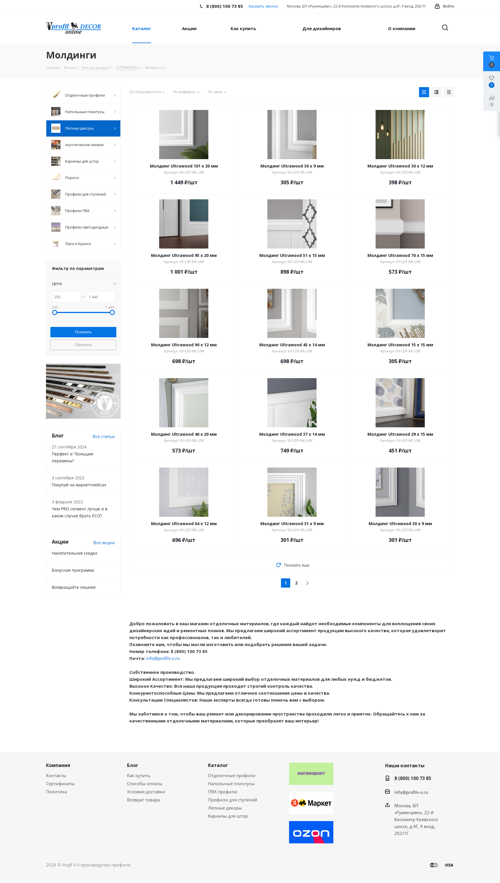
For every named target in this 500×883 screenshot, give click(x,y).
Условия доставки (146, 791)
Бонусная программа (73, 570)
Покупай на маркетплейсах (79, 485)
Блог (132, 765)
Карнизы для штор (228, 816)
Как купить (138, 775)
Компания (58, 765)
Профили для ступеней (232, 800)
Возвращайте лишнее (74, 587)
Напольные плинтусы (231, 783)
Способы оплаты (144, 783)
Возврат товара (143, 800)
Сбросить (83, 344)
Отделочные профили (231, 775)
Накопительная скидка (74, 553)
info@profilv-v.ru (163, 658)
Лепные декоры (225, 808)
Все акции (104, 542)
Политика (56, 791)
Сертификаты (60, 783)
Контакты (56, 775)
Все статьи (104, 436)
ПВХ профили (222, 791)
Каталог (218, 765)
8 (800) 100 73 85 (412, 778)
